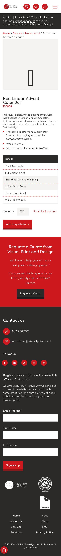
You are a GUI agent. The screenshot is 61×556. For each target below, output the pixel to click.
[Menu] (55, 6)
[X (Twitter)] (24, 363)
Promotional (32, 33)
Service (17, 33)
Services (16, 527)
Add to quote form (17, 224)
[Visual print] (10, 6)
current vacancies (24, 21)
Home (6, 33)
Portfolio (16, 532)
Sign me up (13, 465)
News (45, 515)
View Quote (26, 7)
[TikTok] (44, 363)
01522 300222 (20, 331)
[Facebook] (5, 363)
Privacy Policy (45, 532)
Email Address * (12, 411)
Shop (45, 521)
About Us (16, 521)
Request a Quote (30, 293)
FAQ (44, 527)
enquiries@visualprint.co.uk (32, 341)
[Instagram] (34, 363)
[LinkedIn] (14, 363)
